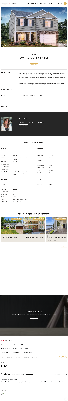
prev (5, 44)
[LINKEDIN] (53, 357)
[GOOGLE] (59, 357)
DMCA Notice (3, 390)
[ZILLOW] (62, 357)
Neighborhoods (34, 3)
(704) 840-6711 (31, 122)
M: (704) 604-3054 (16, 350)
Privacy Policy (64, 374)
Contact (58, 3)
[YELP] (56, 357)
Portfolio (27, 3)
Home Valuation (51, 3)
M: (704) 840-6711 (4, 350)
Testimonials (26, 357)
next (8, 44)
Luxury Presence (29, 374)
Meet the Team (10, 357)
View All (63, 246)
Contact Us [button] (34, 319)
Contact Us (34, 357)
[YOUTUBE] (65, 357)
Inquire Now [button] (34, 64)
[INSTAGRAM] (50, 357)
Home (2, 357)
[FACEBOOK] (47, 357)
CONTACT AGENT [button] (23, 125)
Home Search (43, 3)
